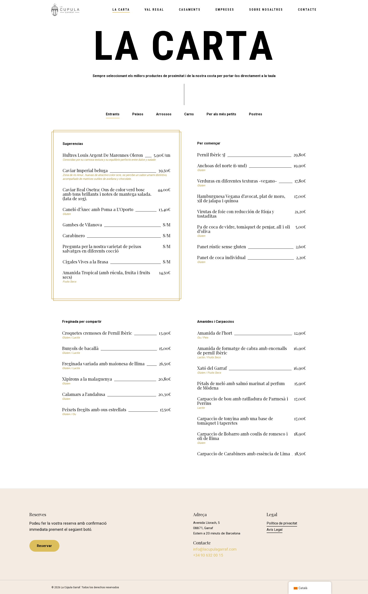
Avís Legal (274, 530)
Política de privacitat (282, 523)
